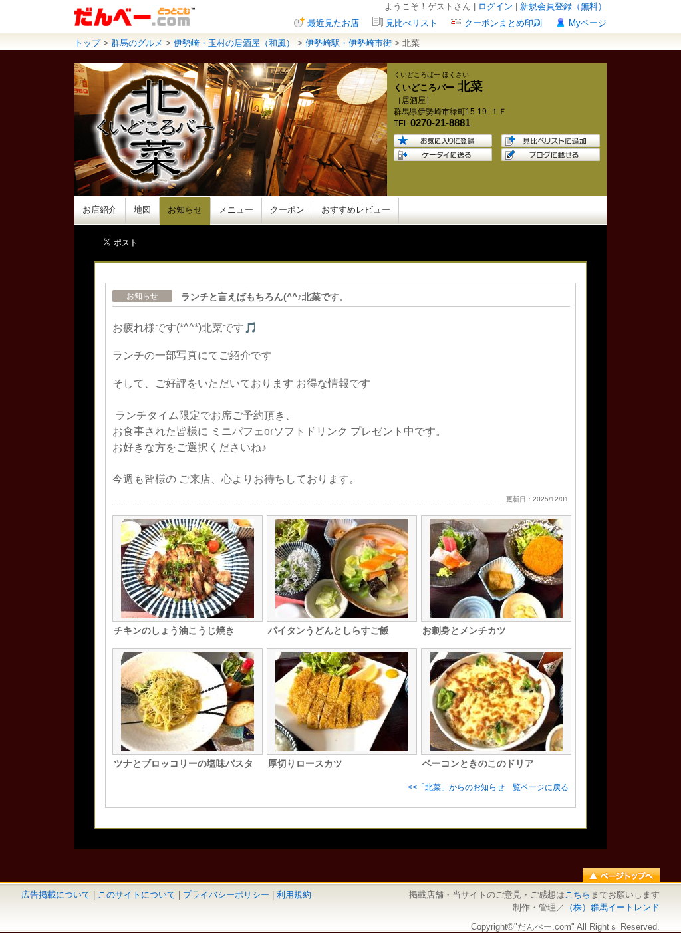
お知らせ (185, 210)
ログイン (495, 6)
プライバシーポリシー (226, 895)
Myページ (588, 23)
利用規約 (294, 895)
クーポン (287, 210)
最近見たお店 (333, 23)
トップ (87, 43)
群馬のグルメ (137, 43)
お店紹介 (99, 210)
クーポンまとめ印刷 (503, 23)
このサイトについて (137, 895)
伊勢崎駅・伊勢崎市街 (348, 43)
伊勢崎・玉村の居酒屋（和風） (234, 43)
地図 (142, 210)
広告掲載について (55, 895)
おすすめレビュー (355, 210)
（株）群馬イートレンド (612, 907)
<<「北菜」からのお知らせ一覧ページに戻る (488, 787)
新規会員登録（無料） (563, 6)
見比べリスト (412, 23)
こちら (578, 895)
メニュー (236, 210)
